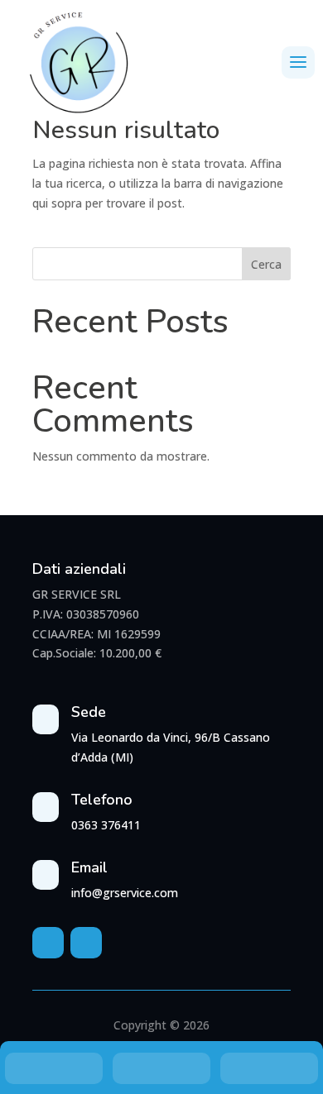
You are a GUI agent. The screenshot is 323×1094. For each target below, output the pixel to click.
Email (89, 867)
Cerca (266, 264)
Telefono (102, 800)
